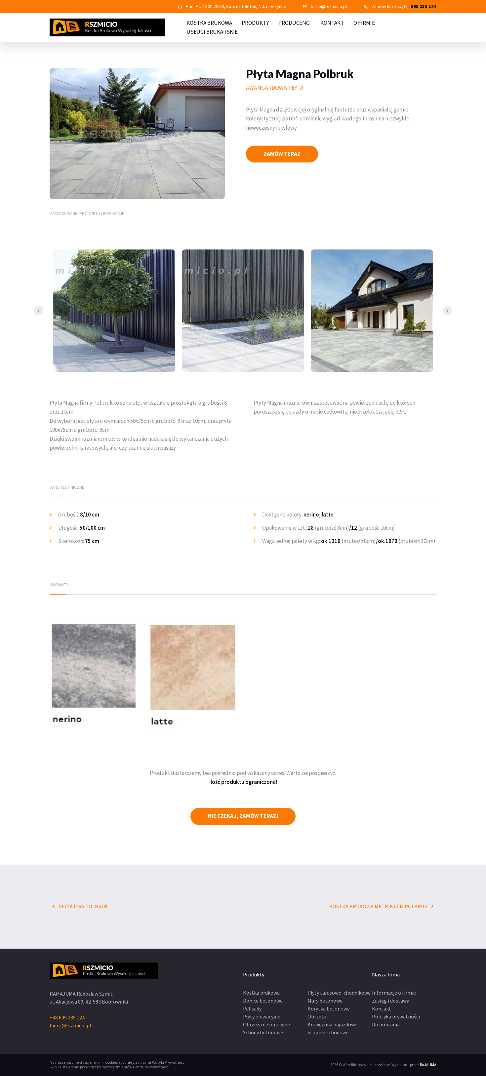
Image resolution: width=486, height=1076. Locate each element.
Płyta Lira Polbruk (83, 906)
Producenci (294, 22)
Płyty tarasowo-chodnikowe (339, 992)
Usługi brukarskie (212, 31)
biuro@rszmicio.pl (329, 6)
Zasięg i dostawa (390, 1000)
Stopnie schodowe (328, 1032)
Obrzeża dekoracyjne (266, 1024)
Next (447, 311)
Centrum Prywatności (151, 1066)
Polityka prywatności (396, 1016)
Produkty (255, 22)
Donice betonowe (263, 1000)
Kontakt (332, 22)
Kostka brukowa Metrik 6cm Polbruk (378, 906)
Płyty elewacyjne (261, 1016)
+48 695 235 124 (67, 1017)
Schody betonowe (263, 1032)
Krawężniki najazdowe (332, 1024)
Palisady (252, 1008)
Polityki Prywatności (168, 1062)
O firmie (364, 22)
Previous (39, 311)
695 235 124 (423, 6)
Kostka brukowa (261, 992)
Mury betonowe (325, 1000)
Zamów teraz (282, 153)
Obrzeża (316, 1016)
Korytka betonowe (328, 1008)
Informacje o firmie (394, 992)
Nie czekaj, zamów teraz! (243, 816)
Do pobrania (386, 1024)
